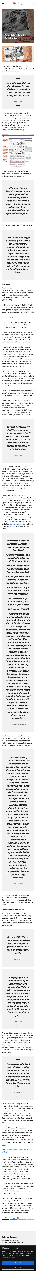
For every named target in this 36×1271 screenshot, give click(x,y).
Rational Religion (9, 1237)
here (21, 130)
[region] (18, 1258)
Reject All (18, 1267)
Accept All (18, 1263)
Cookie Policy (11, 1257)
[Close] (34, 1247)
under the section (14, 524)
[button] (3, 3)
